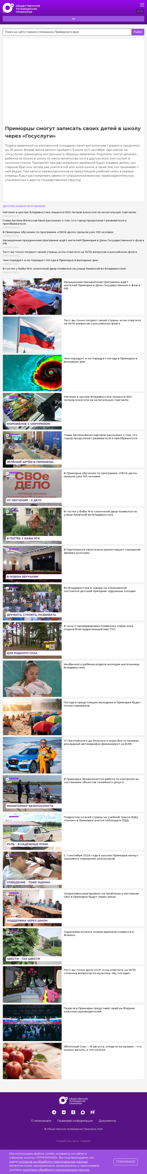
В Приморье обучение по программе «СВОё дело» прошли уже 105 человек (58, 232)
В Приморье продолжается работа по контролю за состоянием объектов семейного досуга (101, 780)
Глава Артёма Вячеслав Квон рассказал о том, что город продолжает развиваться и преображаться (65, 222)
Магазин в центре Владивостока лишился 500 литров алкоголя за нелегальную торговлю (69, 212)
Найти (138, 31)
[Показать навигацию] (142, 4)
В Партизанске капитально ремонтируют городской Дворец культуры (102, 551)
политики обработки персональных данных (56, 1169)
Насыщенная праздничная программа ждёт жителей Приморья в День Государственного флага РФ (73, 242)
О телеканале (41, 1120)
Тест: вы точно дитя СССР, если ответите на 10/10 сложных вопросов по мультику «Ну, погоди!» (100, 971)
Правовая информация (75, 1120)
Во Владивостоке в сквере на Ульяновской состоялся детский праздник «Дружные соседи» (100, 589)
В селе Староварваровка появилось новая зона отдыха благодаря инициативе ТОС (98, 627)
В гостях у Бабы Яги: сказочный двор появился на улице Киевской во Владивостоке (64, 268)
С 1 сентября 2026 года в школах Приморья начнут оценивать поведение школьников (101, 857)
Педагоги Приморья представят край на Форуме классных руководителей (99, 1009)
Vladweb (85, 1141)
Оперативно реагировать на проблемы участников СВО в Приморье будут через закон (101, 895)
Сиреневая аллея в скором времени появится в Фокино (99, 933)
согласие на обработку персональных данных (53, 1161)
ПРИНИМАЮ (125, 1161)
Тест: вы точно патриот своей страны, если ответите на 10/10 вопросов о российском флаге (70, 252)
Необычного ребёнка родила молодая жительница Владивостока (101, 666)
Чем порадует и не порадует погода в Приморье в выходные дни (50, 260)
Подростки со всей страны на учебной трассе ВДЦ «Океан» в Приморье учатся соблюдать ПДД (101, 818)
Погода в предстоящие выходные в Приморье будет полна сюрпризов (102, 704)
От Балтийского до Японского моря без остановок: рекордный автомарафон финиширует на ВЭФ (101, 742)
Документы (107, 1120)
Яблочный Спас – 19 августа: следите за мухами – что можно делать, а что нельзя (103, 1048)
